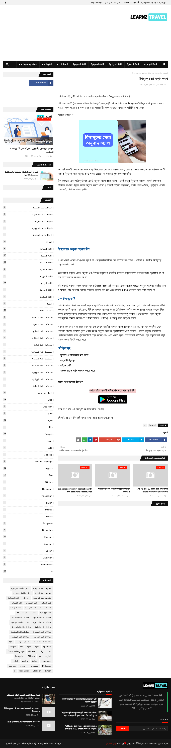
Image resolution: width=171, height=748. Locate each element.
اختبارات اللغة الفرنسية (28, 235)
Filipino (28, 482)
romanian (28, 530)
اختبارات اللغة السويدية (28, 228)
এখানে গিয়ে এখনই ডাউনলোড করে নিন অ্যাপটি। (113, 391)
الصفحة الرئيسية (161, 73)
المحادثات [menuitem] (63, 64)
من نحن (108, 2)
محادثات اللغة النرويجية (28, 372)
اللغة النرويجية (28, 290)
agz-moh (28, 406)
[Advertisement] (60, 33)
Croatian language (28, 461)
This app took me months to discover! (23, 722)
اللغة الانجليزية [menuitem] (115, 64)
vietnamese (28, 564)
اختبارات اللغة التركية (28, 221)
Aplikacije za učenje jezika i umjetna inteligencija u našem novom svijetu (80, 727)
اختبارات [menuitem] (48, 64)
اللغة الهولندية (28, 296)
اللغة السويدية (28, 276)
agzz (28, 420)
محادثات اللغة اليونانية (28, 386)
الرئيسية (162, 2)
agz (28, 399)
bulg (28, 448)
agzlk (28, 413)
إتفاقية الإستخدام (29, 743)
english (28, 468)
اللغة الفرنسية (28, 283)
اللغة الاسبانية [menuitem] (97, 64)
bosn (28, 441)
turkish (28, 550)
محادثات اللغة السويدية (28, 358)
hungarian (28, 489)
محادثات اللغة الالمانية (28, 324)
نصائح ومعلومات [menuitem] (29, 64)
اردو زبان (28, 242)
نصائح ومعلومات (28, 393)
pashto (28, 509)
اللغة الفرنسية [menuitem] (150, 64)
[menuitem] (164, 64)
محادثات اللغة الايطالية (28, 338)
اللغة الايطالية (28, 269)
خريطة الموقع (97, 2)
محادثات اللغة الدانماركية (28, 351)
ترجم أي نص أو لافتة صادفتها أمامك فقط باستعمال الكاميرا (21, 173)
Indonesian (28, 496)
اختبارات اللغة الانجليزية (28, 214)
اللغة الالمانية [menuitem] (133, 64)
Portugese (28, 523)
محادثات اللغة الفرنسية (28, 365)
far (28, 475)
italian (28, 502)
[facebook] (5, 3)
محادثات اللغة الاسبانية (28, 317)
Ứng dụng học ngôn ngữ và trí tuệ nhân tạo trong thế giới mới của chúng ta (78, 714)
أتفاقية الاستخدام (131, 2)
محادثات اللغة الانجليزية (28, 331)
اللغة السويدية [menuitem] (79, 64)
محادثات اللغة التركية (28, 345)
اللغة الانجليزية (28, 262)
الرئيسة (58, 743)
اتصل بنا (118, 2)
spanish (28, 544)
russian (28, 537)
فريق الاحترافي (111, 743)
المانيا (28, 303)
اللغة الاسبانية (28, 248)
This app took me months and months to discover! (22, 710)
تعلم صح (159, 85)
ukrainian (28, 557)
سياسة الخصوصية (45, 743)
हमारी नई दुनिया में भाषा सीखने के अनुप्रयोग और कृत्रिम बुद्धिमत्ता (79, 700)
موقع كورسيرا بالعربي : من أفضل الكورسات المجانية (31, 150)
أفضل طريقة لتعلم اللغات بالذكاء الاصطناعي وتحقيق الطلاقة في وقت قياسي (23, 696)
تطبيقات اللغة (28, 310)
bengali (152, 425)
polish (28, 516)
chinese (28, 454)
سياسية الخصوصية (149, 2)
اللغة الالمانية (28, 255)
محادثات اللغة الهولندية (28, 379)
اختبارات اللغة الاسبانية (28, 207)
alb (28, 427)
